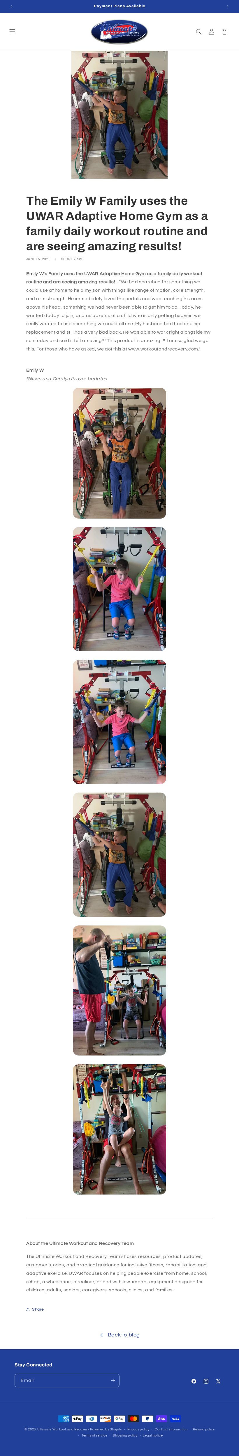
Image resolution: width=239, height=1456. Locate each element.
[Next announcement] (227, 6)
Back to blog (124, 1335)
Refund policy (204, 1429)
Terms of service (94, 1435)
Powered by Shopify (106, 1429)
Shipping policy (125, 1435)
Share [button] (38, 1309)
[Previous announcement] (11, 6)
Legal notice (153, 1435)
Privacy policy (138, 1429)
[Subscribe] (112, 1380)
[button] (12, 31)
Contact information (171, 1429)
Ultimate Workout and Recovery (63, 1429)
